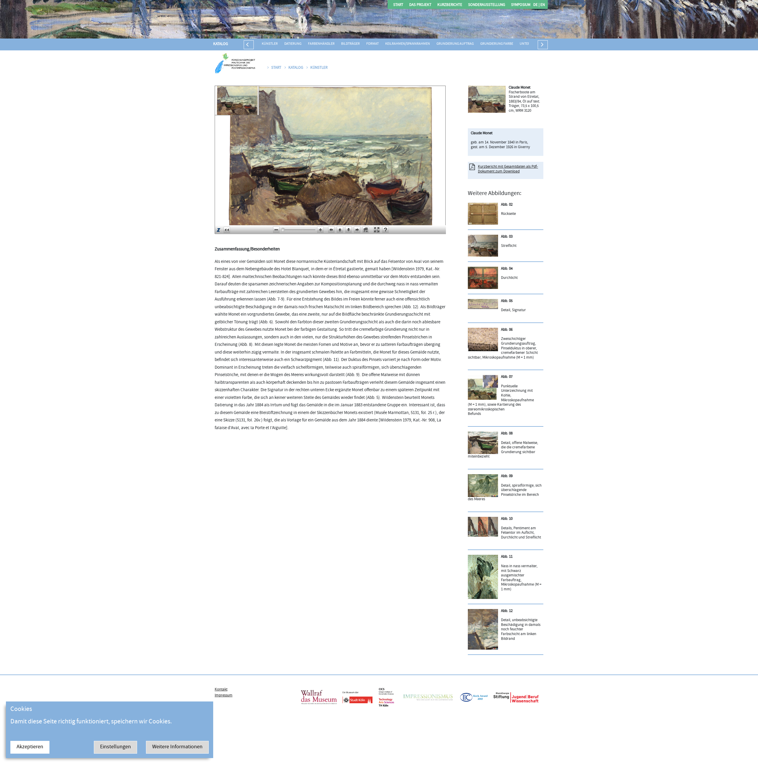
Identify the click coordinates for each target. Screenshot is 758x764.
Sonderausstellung (486, 5)
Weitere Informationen (177, 747)
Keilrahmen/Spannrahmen (407, 44)
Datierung (292, 44)
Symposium (520, 5)
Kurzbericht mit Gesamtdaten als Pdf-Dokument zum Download (508, 169)
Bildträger (350, 44)
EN (542, 5)
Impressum (223, 696)
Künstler (270, 44)
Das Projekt (420, 5)
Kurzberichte (449, 5)
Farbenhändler (321, 44)
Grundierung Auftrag (455, 44)
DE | (536, 5)
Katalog (220, 44)
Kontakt (221, 690)
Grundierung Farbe (496, 44)
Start (398, 5)
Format (372, 44)
